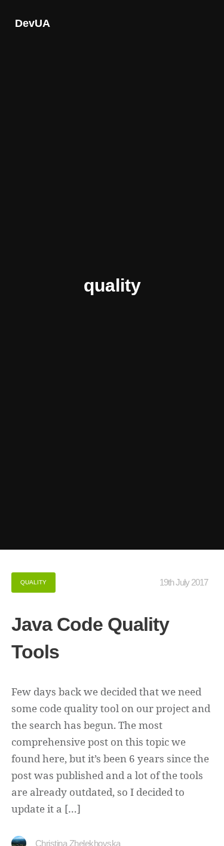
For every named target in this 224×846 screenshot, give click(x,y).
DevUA (32, 23)
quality (33, 582)
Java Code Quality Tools (90, 638)
